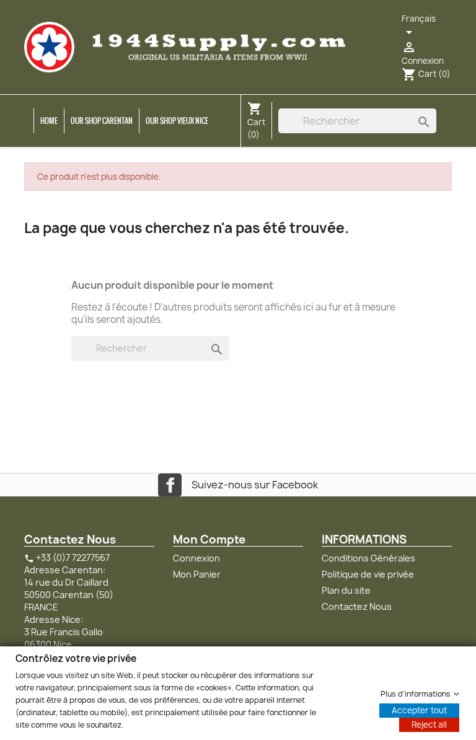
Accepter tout (419, 709)
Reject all (429, 723)
